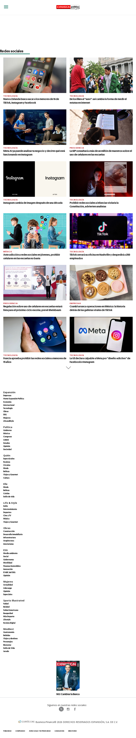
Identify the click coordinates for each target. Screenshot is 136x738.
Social (5, 556)
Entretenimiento (10, 509)
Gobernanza (8, 559)
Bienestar (7, 644)
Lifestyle (7, 619)
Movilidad (7, 562)
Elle (5, 484)
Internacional (8, 404)
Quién (6, 455)
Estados (6, 442)
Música (6, 518)
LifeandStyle (8, 420)
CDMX (6, 439)
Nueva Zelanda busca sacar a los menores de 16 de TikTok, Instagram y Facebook (31, 100)
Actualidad (8, 584)
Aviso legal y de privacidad (40, 731)
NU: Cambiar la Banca (68, 694)
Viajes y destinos (10, 638)
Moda (5, 468)
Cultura (6, 477)
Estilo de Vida (9, 647)
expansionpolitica (68, 709)
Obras (5, 411)
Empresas (75, 303)
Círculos (6, 464)
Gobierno (7, 430)
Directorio (72, 731)
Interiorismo (8, 543)
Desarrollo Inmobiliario (13, 534)
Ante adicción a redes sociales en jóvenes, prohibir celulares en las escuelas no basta (31, 256)
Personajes (8, 641)
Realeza (6, 461)
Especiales (7, 594)
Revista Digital (9, 622)
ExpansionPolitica (74, 709)
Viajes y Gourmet (10, 474)
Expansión (9, 392)
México (7, 251)
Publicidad (7, 731)
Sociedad (7, 449)
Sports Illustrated (13, 600)
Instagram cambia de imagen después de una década (33, 203)
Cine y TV (7, 515)
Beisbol (6, 606)
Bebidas (6, 635)
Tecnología (10, 96)
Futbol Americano (10, 610)
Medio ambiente (10, 553)
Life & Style (10, 502)
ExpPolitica (61, 709)
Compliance (20, 731)
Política (7, 427)
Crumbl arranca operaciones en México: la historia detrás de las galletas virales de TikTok (97, 308)
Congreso (7, 436)
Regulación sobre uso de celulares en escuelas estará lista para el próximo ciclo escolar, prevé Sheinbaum (32, 308)
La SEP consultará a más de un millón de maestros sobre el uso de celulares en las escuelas (101, 152)
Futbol (6, 603)
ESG (5, 414)
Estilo (5, 505)
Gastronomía (8, 632)
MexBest (8, 629)
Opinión (6, 446)
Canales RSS (59, 731)
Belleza (6, 471)
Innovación (8, 569)
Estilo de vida (8, 496)
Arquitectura (8, 540)
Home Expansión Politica (13, 398)
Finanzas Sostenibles (12, 565)
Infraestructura (9, 537)
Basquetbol (8, 613)
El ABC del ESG (9, 572)
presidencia (77, 148)
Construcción (9, 531)
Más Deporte (8, 616)
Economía (7, 401)
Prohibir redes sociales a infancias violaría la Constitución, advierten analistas (94, 204)
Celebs (6, 493)
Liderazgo (7, 587)
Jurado (6, 651)
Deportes (7, 512)
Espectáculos (8, 458)
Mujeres (6, 417)
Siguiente (68, 367)
